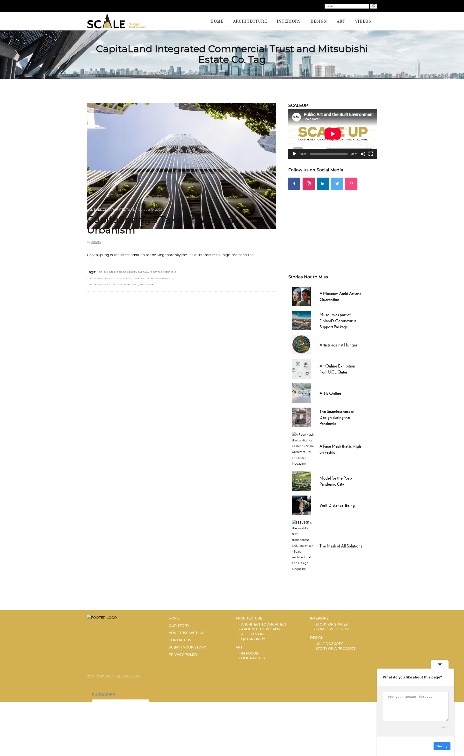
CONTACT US (180, 640)
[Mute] (363, 153)
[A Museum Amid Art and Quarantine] (301, 296)
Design (317, 638)
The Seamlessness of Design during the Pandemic (337, 417)
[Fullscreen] (370, 153)
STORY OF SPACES (332, 624)
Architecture (122, 209)
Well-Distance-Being (337, 505)
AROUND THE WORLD (260, 629)
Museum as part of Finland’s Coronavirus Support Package (337, 320)
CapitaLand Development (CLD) (157, 272)
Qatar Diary (253, 639)
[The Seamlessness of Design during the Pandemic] (301, 416)
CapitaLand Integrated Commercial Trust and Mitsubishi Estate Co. (130, 279)
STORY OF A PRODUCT (335, 648)
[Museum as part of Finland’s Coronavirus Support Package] (301, 320)
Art (239, 647)
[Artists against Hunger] (301, 344)
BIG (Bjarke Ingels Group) (120, 272)
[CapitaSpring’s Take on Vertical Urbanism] (181, 166)
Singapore (146, 285)
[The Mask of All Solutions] (303, 545)
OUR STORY (179, 625)
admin (96, 242)
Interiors (319, 618)
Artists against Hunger (338, 344)
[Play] (294, 153)
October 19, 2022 (150, 209)
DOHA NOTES (253, 658)
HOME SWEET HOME (334, 629)
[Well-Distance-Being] (301, 504)
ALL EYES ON (97, 209)
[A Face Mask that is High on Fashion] (303, 448)
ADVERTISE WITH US (186, 633)
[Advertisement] (332, 223)
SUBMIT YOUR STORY (187, 647)
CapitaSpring (95, 285)
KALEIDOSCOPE (329, 644)
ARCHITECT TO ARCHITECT (264, 624)
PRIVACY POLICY (183, 654)
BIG (100, 272)
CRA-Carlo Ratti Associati (121, 285)
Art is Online (330, 393)
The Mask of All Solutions (340, 545)
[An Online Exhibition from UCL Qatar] (301, 368)
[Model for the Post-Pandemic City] (301, 480)
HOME (174, 618)
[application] (332, 134)
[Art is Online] (301, 392)
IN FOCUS (249, 653)
